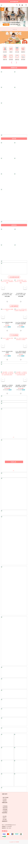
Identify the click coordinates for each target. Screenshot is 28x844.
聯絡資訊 (5, 800)
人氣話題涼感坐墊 (14, 277)
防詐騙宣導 (5, 811)
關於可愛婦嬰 (5, 797)
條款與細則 (5, 809)
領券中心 (5, 818)
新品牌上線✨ (10, 463)
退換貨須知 (5, 807)
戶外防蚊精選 (14, 335)
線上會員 (5, 816)
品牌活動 (14, 138)
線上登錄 (5, 819)
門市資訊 (5, 799)
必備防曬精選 (14, 306)
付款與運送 (5, 806)
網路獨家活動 (14, 67)
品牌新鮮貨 (14, 225)
